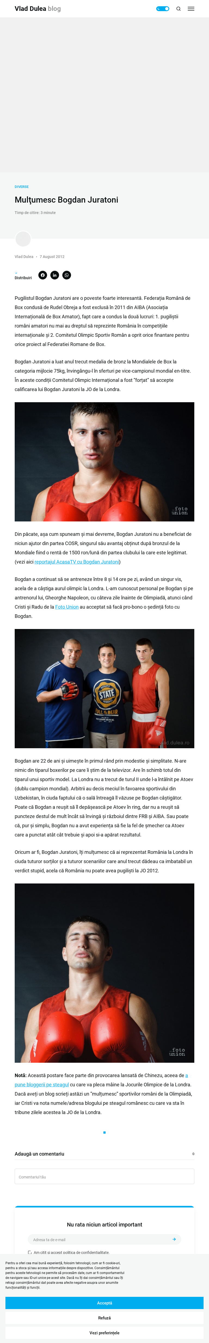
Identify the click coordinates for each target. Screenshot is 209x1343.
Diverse (22, 187)
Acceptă (104, 1303)
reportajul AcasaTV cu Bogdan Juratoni (77, 562)
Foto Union (67, 607)
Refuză (104, 1318)
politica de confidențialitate (86, 1252)
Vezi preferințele (104, 1333)
